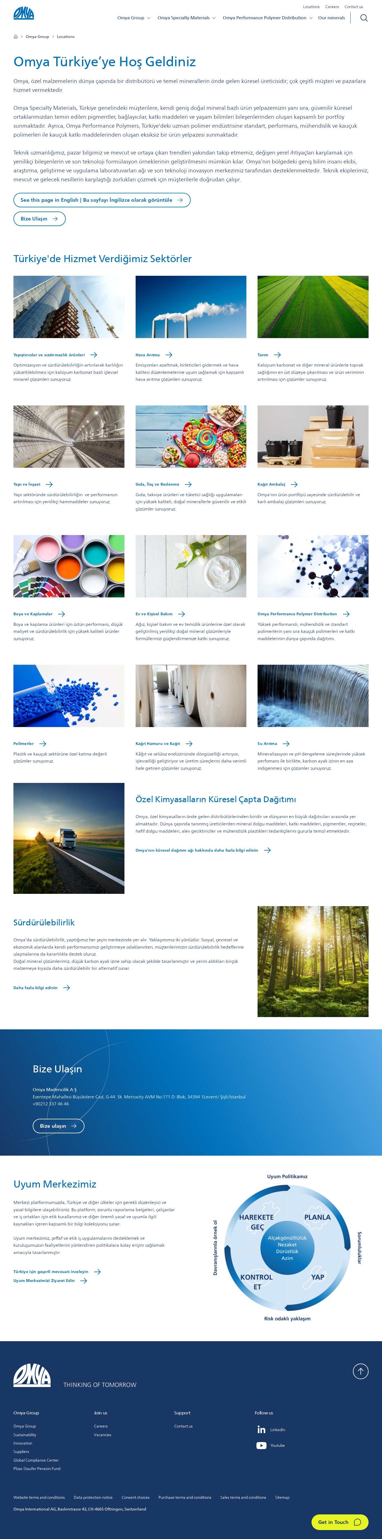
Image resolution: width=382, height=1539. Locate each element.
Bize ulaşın (53, 1126)
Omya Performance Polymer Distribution (264, 17)
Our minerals (331, 17)
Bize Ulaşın (34, 218)
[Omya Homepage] (15, 36)
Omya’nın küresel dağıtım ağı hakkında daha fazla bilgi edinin (197, 850)
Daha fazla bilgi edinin (35, 987)
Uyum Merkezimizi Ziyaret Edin (44, 1280)
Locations (311, 6)
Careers (332, 6)
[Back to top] (361, 1371)
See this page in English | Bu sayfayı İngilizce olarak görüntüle (96, 200)
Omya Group (130, 17)
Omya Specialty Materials (183, 17)
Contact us (354, 6)
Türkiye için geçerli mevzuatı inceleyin (50, 1271)
